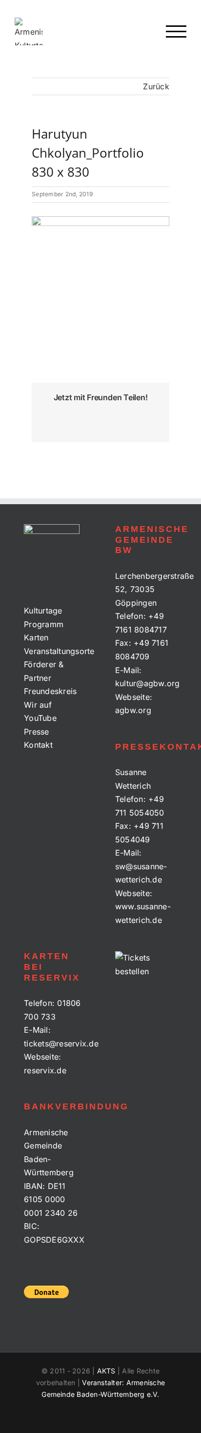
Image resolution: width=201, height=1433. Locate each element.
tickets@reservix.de (61, 1043)
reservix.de (45, 1070)
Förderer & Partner (43, 671)
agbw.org (133, 710)
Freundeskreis (50, 691)
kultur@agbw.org (147, 683)
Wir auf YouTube (40, 711)
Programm (43, 624)
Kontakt (38, 745)
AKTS (106, 1371)
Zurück (156, 86)
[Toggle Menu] (176, 31)
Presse (36, 732)
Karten (36, 637)
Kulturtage (43, 610)
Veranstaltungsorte (55, 651)
